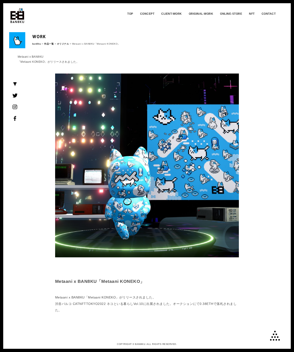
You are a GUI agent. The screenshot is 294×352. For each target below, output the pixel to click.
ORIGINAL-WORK (201, 13)
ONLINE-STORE (231, 13)
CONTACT (269, 13)
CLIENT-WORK (171, 13)
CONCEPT (147, 13)
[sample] (147, 254)
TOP (130, 13)
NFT (252, 13)
